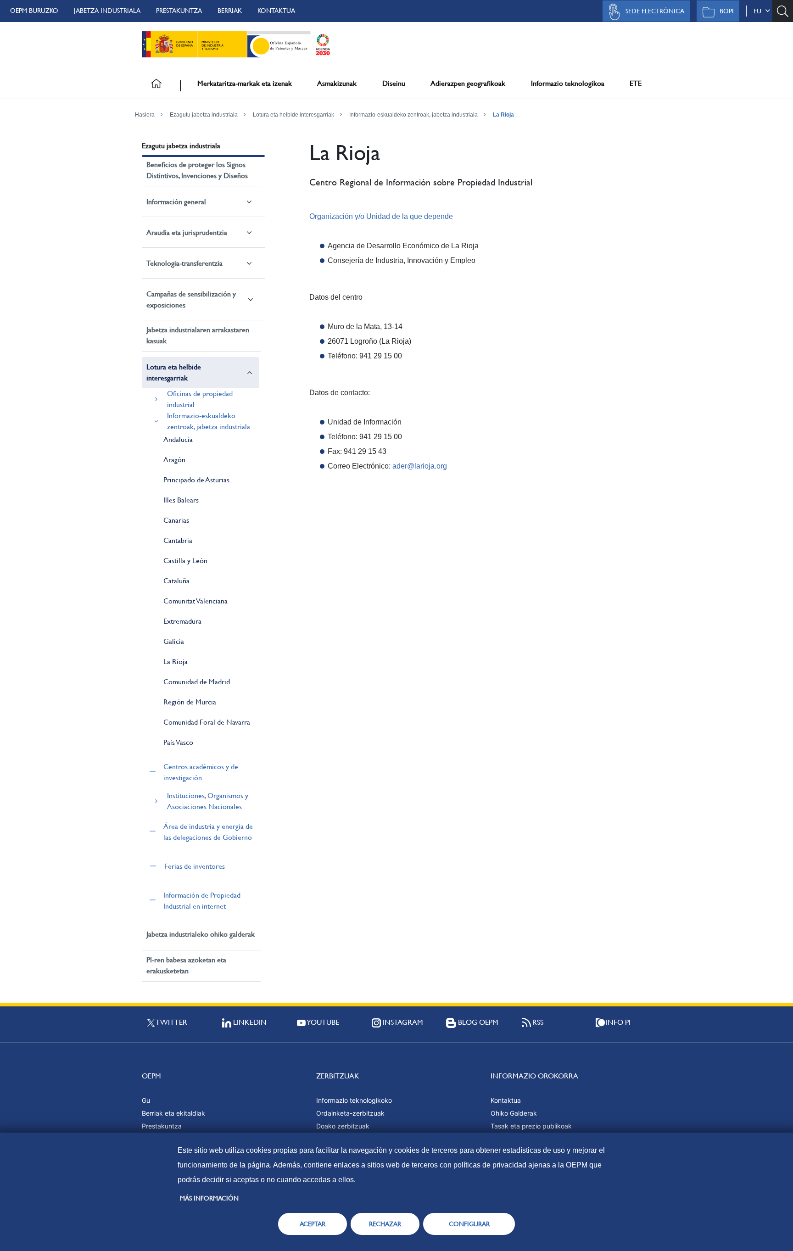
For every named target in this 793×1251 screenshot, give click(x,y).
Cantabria (177, 540)
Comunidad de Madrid (196, 681)
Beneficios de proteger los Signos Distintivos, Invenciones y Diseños (197, 170)
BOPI (727, 11)
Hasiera (145, 115)
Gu (146, 1100)
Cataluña (176, 580)
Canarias (176, 520)
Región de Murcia (189, 702)
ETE (636, 83)
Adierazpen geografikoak (467, 83)
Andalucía (178, 439)
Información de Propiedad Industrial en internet (201, 900)
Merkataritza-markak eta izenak (244, 83)
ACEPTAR (312, 1224)
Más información (209, 1198)
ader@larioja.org (419, 466)
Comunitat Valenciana (195, 601)
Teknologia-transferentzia (184, 263)
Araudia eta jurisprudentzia (186, 232)
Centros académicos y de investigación (200, 772)
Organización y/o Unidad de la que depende (381, 216)
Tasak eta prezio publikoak (531, 1126)
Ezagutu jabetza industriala (204, 115)
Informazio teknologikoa (567, 83)
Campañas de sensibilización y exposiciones (191, 299)
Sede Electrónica (654, 11)
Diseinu (393, 83)
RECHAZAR (385, 1224)
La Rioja (503, 115)
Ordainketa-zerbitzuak (350, 1113)
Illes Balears (181, 500)
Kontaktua (276, 10)
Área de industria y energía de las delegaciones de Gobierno (208, 832)
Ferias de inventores (194, 866)
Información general (176, 201)
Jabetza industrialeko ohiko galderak (200, 934)
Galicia (173, 641)
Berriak (230, 10)
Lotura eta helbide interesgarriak (293, 115)
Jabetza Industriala (107, 10)
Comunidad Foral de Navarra (206, 722)
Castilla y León (185, 560)
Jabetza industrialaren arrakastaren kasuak (197, 335)
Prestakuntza (179, 10)
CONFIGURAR (469, 1224)
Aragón (174, 459)
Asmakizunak (337, 83)
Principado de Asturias (196, 479)
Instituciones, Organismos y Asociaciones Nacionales (207, 801)
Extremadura (182, 621)
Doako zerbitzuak (342, 1126)
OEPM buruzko (34, 10)
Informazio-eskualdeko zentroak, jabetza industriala (413, 115)
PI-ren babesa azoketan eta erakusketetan (186, 965)
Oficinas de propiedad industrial (200, 399)
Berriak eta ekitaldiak (173, 1113)
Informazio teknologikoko (354, 1100)
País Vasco (178, 742)
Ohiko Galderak (514, 1113)
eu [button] (759, 11)
